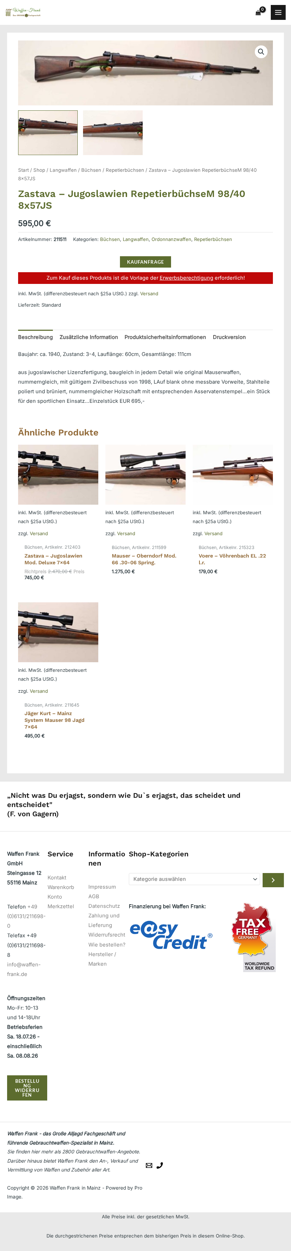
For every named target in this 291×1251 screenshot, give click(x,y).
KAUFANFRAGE (145, 262)
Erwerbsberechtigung (186, 278)
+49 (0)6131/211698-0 (26, 916)
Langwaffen (63, 170)
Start (23, 170)
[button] (261, 51)
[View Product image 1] (48, 132)
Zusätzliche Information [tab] (89, 337)
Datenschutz (104, 906)
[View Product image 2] (113, 132)
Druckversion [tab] (229, 337)
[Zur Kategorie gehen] (273, 880)
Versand (149, 293)
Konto (55, 897)
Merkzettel (61, 906)
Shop (39, 170)
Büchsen (91, 170)
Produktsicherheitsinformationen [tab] (165, 337)
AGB (93, 896)
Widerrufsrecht (106, 935)
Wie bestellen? (106, 945)
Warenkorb (61, 887)
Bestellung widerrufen (27, 1087)
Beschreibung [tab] (35, 337)
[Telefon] (160, 1165)
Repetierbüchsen (125, 170)
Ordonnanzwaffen (171, 239)
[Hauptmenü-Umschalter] (278, 12)
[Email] (149, 1165)
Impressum (102, 887)
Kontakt (57, 877)
